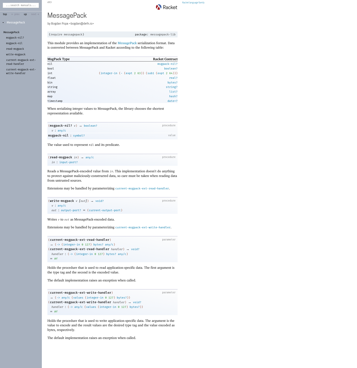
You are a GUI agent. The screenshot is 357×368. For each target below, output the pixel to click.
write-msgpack (62, 201)
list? (173, 91)
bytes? (173, 82)
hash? (173, 96)
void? (99, 201)
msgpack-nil (58, 135)
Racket (185, 2)
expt (129, 73)
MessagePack (16, 22)
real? (173, 78)
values (78, 297)
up (25, 14)
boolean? (171, 68)
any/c (62, 130)
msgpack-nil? (167, 64)
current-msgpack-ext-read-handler (142, 188)
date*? (173, 101)
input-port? (68, 162)
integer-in (109, 73)
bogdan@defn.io (81, 23)
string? (172, 87)
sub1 (150, 73)
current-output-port (105, 210)
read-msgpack (61, 157)
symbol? (79, 135)
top (5, 14)
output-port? (71, 210)
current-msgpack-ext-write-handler (143, 227)
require (56, 34)
